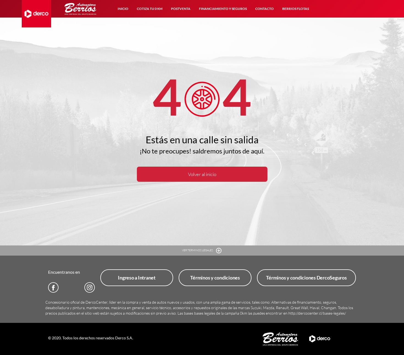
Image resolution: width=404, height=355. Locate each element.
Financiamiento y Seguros (223, 9)
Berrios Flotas (295, 9)
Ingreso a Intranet (137, 278)
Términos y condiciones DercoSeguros (306, 278)
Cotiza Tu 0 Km (149, 9)
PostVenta (180, 9)
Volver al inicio (202, 174)
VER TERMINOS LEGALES (198, 250)
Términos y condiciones (215, 278)
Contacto (264, 9)
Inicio (123, 9)
